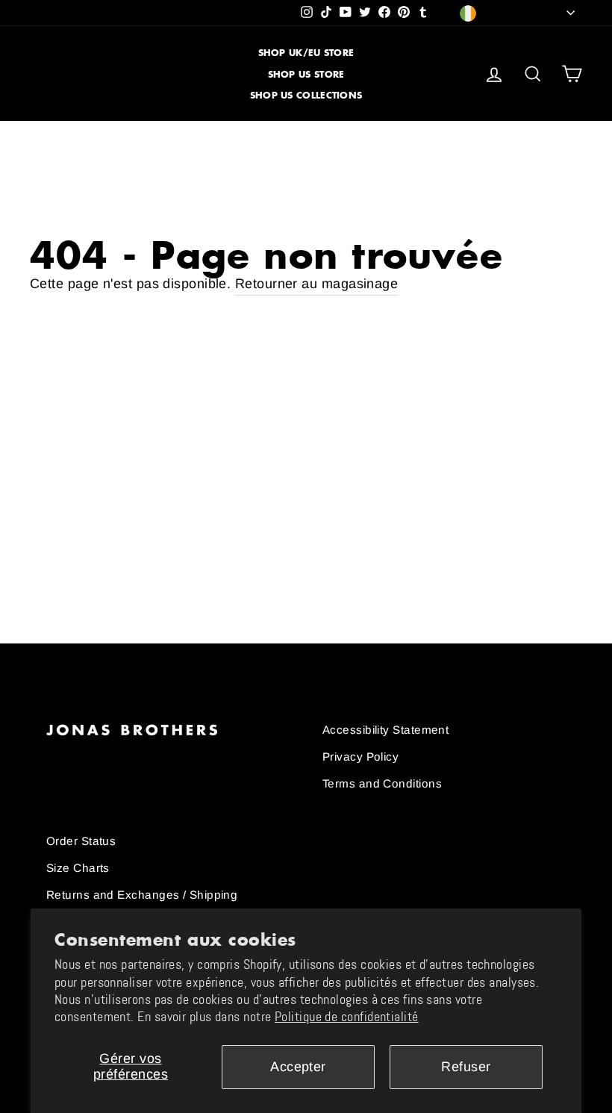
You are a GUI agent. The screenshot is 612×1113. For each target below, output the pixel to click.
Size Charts (78, 867)
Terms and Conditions (382, 783)
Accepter (298, 1066)
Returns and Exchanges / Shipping (141, 894)
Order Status (81, 841)
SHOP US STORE (306, 74)
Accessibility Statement (385, 729)
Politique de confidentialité (347, 1017)
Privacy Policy (360, 756)
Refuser (465, 1066)
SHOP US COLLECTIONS (306, 95)
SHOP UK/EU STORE (306, 52)
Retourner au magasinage (316, 283)
